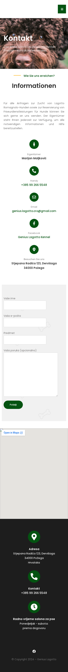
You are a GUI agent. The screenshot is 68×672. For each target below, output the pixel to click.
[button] (62, 9)
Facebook (34, 233)
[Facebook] (34, 651)
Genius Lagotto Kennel (34, 237)
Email (34, 207)
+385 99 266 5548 (34, 185)
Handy (34, 180)
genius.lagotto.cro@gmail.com (34, 211)
